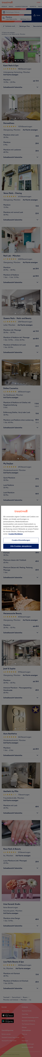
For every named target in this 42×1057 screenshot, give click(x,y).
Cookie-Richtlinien (15, 534)
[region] (21, 528)
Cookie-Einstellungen (21, 540)
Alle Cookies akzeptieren (21, 546)
